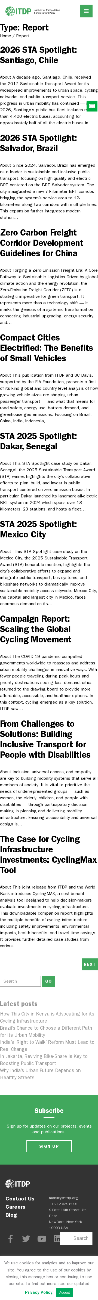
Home (5, 35)
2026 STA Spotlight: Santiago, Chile (38, 55)
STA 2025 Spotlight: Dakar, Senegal (38, 441)
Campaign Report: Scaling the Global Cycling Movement (36, 629)
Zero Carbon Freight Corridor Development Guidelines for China (41, 242)
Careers (15, 1206)
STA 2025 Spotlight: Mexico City (38, 529)
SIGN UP (49, 1146)
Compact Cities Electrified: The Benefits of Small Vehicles (46, 347)
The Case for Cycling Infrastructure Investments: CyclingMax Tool (48, 854)
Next (90, 964)
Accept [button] (64, 1292)
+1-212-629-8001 (63, 1204)
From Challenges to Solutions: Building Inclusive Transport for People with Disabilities (45, 739)
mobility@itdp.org (63, 1198)
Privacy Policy (38, 1292)
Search (81, 1238)
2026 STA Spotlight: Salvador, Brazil (38, 143)
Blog (11, 1215)
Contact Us (20, 1198)
